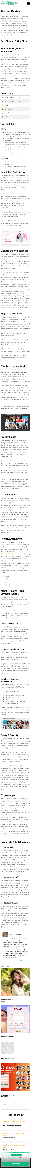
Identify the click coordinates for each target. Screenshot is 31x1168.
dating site (13, 83)
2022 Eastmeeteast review (12, 1125)
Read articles (24, 960)
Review (4, 1104)
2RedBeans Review (9, 1150)
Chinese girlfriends (11, 561)
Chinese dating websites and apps (11, 554)
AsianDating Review (10, 1138)
